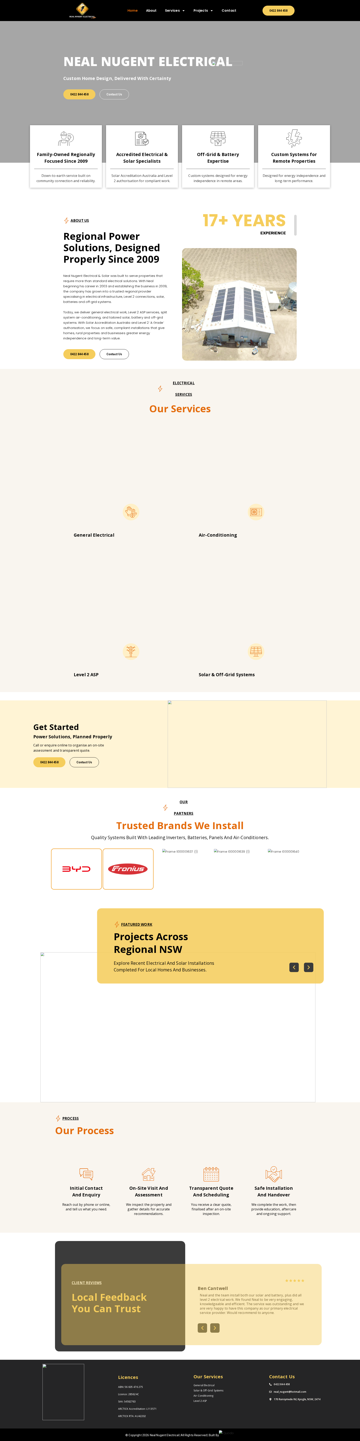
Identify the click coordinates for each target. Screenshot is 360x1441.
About (151, 10)
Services (172, 10)
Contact (229, 10)
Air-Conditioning (203, 1395)
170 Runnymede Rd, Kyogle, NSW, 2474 (297, 1399)
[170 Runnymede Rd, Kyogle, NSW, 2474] (270, 1399)
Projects (201, 10)
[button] (294, 967)
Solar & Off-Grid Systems (209, 1390)
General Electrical (204, 1385)
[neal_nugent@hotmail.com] (270, 1392)
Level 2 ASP (200, 1401)
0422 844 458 (282, 1384)
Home (133, 10)
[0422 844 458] (270, 1384)
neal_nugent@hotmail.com (290, 1392)
